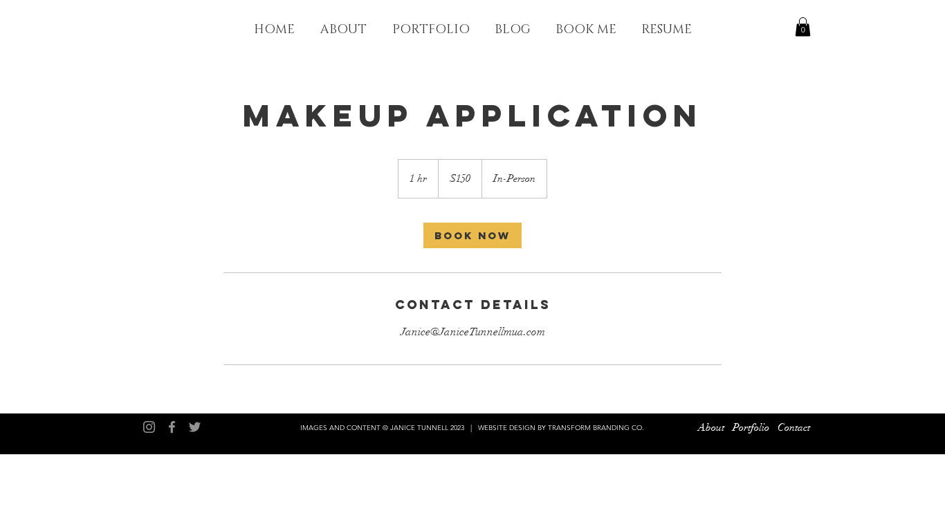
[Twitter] (195, 427)
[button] (803, 26)
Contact (794, 427)
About (711, 427)
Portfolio (751, 427)
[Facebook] (172, 427)
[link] (472, 235)
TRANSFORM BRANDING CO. (596, 427)
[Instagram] (149, 427)
